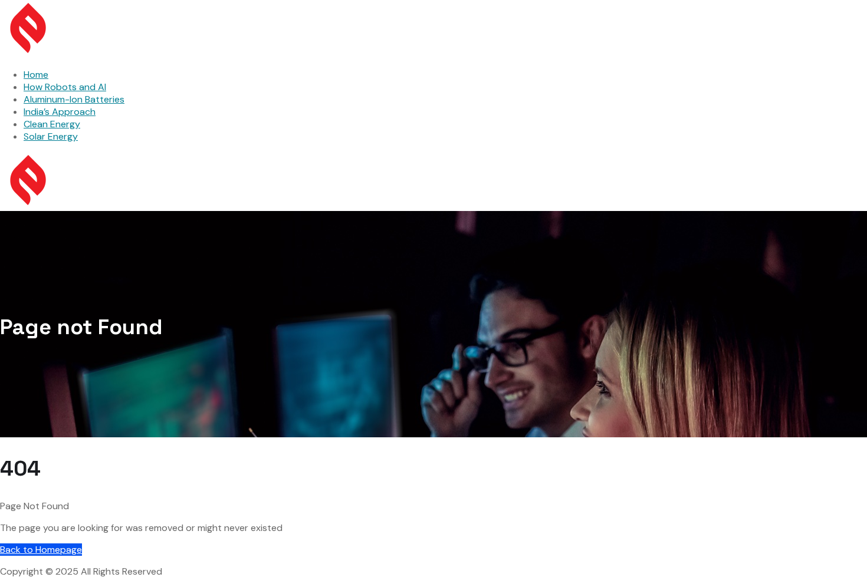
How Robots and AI (65, 87)
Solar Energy (51, 136)
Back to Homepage (41, 549)
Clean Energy (52, 124)
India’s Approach (60, 111)
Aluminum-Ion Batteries (74, 99)
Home (36, 74)
